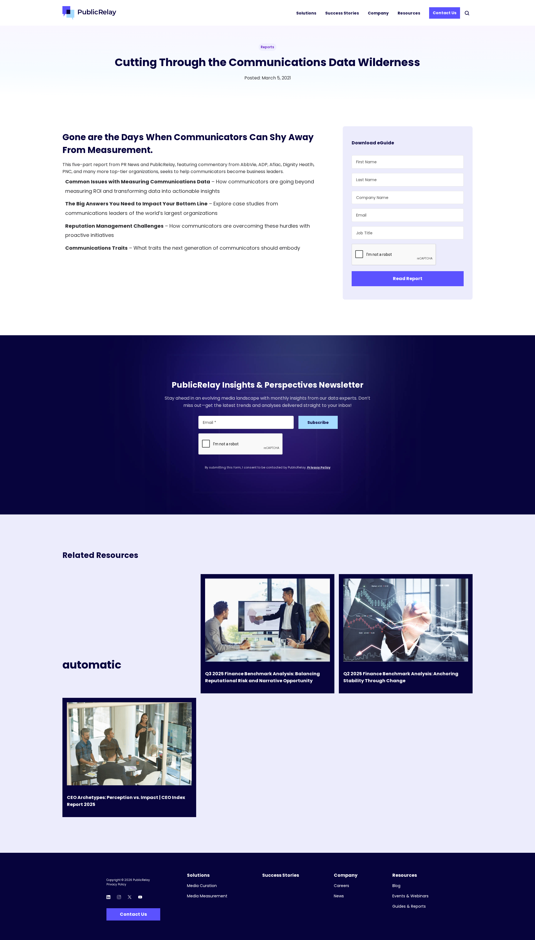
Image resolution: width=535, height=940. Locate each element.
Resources (409, 13)
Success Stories (342, 13)
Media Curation (202, 885)
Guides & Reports (409, 906)
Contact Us (444, 13)
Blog (396, 885)
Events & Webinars (410, 896)
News (339, 896)
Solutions (306, 13)
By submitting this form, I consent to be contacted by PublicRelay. (267, 467)
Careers (341, 885)
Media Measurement (207, 896)
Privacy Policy (318, 467)
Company (378, 13)
